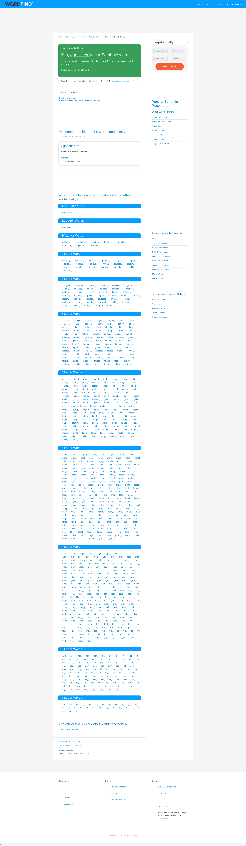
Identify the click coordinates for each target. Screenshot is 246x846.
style (92, 518)
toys (80, 637)
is (135, 704)
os (100, 708)
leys (121, 594)
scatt (74, 508)
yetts (73, 538)
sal (71, 679)
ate (70, 659)
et (122, 704)
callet (133, 382)
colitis (119, 327)
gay (87, 666)
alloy (109, 458)
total (99, 535)
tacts (64, 522)
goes (73, 587)
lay (63, 672)
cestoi (114, 386)
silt (103, 614)
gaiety (116, 396)
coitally (65, 289)
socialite (66, 267)
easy (90, 573)
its (107, 669)
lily (77, 597)
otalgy (95, 419)
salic (92, 505)
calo (100, 560)
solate (117, 426)
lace (64, 590)
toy (78, 689)
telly (136, 525)
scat (73, 610)
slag (119, 614)
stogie (65, 433)
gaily (121, 478)
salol (110, 505)
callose (88, 324)
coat (115, 567)
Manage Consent (164, 818)
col (63, 662)
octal (92, 501)
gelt (107, 580)
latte (118, 491)
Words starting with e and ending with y (74, 753)
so (120, 708)
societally (93, 245)
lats (137, 590)
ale (124, 656)
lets (113, 594)
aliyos (115, 379)
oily (89, 604)
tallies (107, 361)
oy (107, 708)
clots (83, 471)
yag (93, 689)
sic (63, 683)
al (83, 704)
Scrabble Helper (158, 139)
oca (85, 676)
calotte (99, 324)
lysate (95, 416)
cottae (117, 392)
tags (114, 624)
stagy (110, 512)
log (133, 672)
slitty (75, 426)
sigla (101, 508)
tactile (65, 361)
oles (106, 604)
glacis (76, 402)
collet (135, 389)
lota (89, 600)
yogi (89, 641)
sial (72, 614)
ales (64, 557)
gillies (110, 337)
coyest (65, 396)
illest (126, 402)
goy (79, 669)
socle (82, 512)
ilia (107, 587)
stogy (65, 518)
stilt (107, 515)
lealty (64, 409)
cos (71, 662)
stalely (65, 357)
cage (73, 560)
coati (132, 471)
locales (65, 351)
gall (115, 577)
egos (125, 573)
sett (64, 614)
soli (130, 617)
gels (99, 580)
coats (65, 475)
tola (113, 634)
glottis (65, 340)
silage (124, 423)
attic (81, 461)
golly (84, 488)
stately (77, 357)
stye (132, 621)
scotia (95, 423)
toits (136, 532)
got (71, 669)
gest (116, 580)
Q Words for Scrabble (160, 252)
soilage (109, 354)
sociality (79, 267)
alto (112, 557)
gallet (136, 396)
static (86, 429)
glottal (120, 337)
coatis (105, 389)
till (118, 631)
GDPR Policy (163, 793)
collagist (118, 260)
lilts (97, 495)
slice (64, 512)
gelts (111, 481)
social (95, 426)
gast (64, 580)
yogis (111, 538)
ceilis (94, 386)
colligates (66, 242)
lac (114, 669)
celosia (65, 327)
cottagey (66, 292)
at (96, 704)
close (74, 471)
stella (115, 429)
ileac (102, 488)
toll (129, 634)
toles (73, 535)
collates (91, 289)
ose (116, 676)
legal (136, 491)
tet (92, 686)
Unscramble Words (159, 135)
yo (77, 711)
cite (129, 563)
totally (128, 364)
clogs (64, 471)
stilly (125, 429)
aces (64, 553)
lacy (81, 590)
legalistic (108, 242)
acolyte (77, 320)
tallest (97, 361)
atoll (72, 461)
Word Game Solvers (214, 4)
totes (108, 535)
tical (109, 528)
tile (110, 631)
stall (138, 512)
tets (87, 631)
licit (72, 495)
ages (90, 553)
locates (77, 351)
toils (127, 532)
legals (86, 409)
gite (95, 584)
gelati (106, 399)
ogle (73, 604)
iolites (118, 340)
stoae (116, 515)
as (90, 704)
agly (108, 553)
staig (120, 512)
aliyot (125, 379)
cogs (123, 567)
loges (65, 498)
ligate (65, 413)
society (98, 354)
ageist (76, 379)
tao (129, 683)
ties (103, 631)
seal (90, 610)
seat (99, 610)
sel (125, 679)
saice (83, 505)
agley (121, 454)
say (86, 679)
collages (78, 289)
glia (119, 584)
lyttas (114, 416)
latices (118, 344)
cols (81, 570)
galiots (85, 334)
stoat (135, 515)
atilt (64, 461)
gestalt (100, 337)
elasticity (95, 242)
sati (132, 607)
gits (103, 584)
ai (77, 704)
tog (63, 689)
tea (70, 686)
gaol (132, 577)
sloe (72, 617)
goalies (87, 340)
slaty (136, 508)
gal (63, 666)
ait (117, 656)
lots (104, 600)
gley (111, 584)
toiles (122, 436)
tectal (121, 433)
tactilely (117, 267)
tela (136, 627)
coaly (112, 471)
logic (83, 498)
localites (92, 264)
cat (100, 659)
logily (74, 416)
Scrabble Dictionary (159, 130)
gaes (90, 577)
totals (74, 439)
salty (119, 505)
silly (110, 508)
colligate (131, 260)
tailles (75, 361)
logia (74, 498)
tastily (127, 361)
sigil (92, 508)
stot (123, 621)
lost (81, 600)
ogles (120, 501)
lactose (86, 344)
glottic (130, 337)
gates (102, 481)
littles (127, 347)
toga (82, 634)
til (112, 686)
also (104, 557)
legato (96, 409)
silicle (87, 354)
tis (119, 686)
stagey (76, 429)
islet (64, 491)
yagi (97, 637)
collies (87, 330)
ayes (64, 560)
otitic (105, 419)
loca (107, 597)
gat (79, 666)
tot (71, 689)
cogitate (128, 285)
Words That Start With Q (161, 261)
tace (81, 624)
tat (63, 686)
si (113, 708)
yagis (117, 535)
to (138, 708)
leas (81, 594)
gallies (118, 334)
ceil (73, 563)
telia (110, 525)
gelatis (77, 337)
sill (88, 614)
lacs (73, 590)
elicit (106, 396)
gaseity (65, 337)
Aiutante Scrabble (158, 308)
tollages (87, 305)
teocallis (130, 267)
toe (132, 686)
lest (105, 594)
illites (98, 340)
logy (64, 600)
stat (82, 621)
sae (131, 676)
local (130, 495)
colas (83, 475)
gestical (103, 292)
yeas (115, 637)
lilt (71, 597)
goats (74, 488)
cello (118, 464)
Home (199, 4)
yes (109, 689)
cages (90, 461)
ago (87, 656)
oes (93, 676)
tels (71, 631)
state (64, 515)
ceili (84, 464)
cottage (109, 330)
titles (92, 436)
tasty (135, 522)
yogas (91, 538)
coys (64, 573)
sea (94, 679)
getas (121, 481)
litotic (117, 347)
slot (88, 617)
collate (65, 330)
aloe (96, 557)
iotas (135, 488)
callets (77, 324)
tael (106, 624)
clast (110, 468)
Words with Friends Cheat (161, 122)
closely (108, 327)
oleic (130, 501)
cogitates (104, 260)
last (114, 590)
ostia (73, 505)
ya (63, 711)
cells (127, 464)
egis (116, 573)
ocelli (124, 416)
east (82, 573)
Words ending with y (67, 750)
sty (107, 683)
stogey (134, 429)
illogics (115, 292)
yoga (80, 641)
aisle (64, 458)
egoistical (81, 242)
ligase (135, 409)
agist (103, 454)
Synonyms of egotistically (68, 729)
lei (85, 672)
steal (74, 515)
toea (64, 634)
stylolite (104, 267)
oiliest (110, 351)
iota (129, 587)
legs (89, 594)
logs (132, 597)
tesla (82, 528)
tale (138, 624)
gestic (127, 399)
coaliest (116, 285)
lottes (85, 416)
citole (64, 389)
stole (83, 518)
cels (89, 563)
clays (119, 468)
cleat (129, 468)
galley (65, 399)
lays (64, 594)
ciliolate (91, 260)
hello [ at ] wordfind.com (167, 787)
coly (97, 570)
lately (102, 406)
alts (120, 557)
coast (123, 471)
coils (74, 475)
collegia (103, 289)
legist (106, 409)
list (84, 597)
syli (72, 624)
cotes (84, 478)
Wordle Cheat (157, 126)
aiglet (96, 379)
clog (81, 567)
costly (106, 392)
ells (133, 573)
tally (117, 522)
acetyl (65, 379)
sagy (83, 607)
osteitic (125, 299)
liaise (125, 409)
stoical (99, 357)
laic (97, 590)
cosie (64, 478)
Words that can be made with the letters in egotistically (80, 101)
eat (94, 662)
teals (74, 525)
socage (84, 426)
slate (127, 508)
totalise (110, 305)
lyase (136, 498)
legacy (75, 409)
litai (113, 495)
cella (101, 464)
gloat (127, 485)
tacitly (131, 357)
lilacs (74, 413)
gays (90, 580)
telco (101, 525)
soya (64, 621)
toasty (102, 436)
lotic (110, 498)
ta (126, 708)
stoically (92, 267)
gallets (96, 334)
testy (100, 528)
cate (126, 560)
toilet (132, 436)
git (124, 666)
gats (82, 580)
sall (107, 607)
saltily (131, 351)
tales (100, 522)
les (92, 672)
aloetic (122, 320)
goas (136, 584)
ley (106, 672)
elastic (132, 330)
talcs (91, 522)
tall (71, 627)
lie (114, 672)
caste (129, 461)
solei (91, 512)
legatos (76, 347)
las (129, 669)
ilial (127, 488)
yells (137, 535)
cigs (114, 563)
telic (119, 525)
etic (72, 577)
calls (110, 461)
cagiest (65, 324)
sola (113, 617)
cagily (123, 382)
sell (124, 610)
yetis (64, 538)
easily (76, 396)
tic (99, 686)
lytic (74, 501)
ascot (137, 458)
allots (74, 382)
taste (126, 522)
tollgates (66, 270)
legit (64, 495)
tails (82, 522)
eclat (103, 478)
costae (85, 392)
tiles (118, 528)
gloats (86, 402)
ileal (111, 488)
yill (71, 641)
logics (65, 416)
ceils (92, 464)
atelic (94, 382)
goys (82, 587)
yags (106, 637)
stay (90, 621)
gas (71, 666)
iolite (64, 406)
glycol (96, 402)
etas (64, 577)
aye (85, 659)
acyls (64, 454)
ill (101, 669)
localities (122, 242)
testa (91, 528)
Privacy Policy (163, 806)
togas (109, 532)
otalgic (120, 351)
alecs (73, 458)
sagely (124, 419)
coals (103, 471)
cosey (131, 475)
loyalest (102, 299)
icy (94, 669)
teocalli (125, 302)
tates (64, 525)
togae (100, 532)
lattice (65, 347)
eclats (86, 396)
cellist (131, 324)
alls (79, 557)
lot (63, 676)
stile (92, 515)
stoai (126, 515)
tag (122, 683)
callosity (66, 260)
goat (64, 587)
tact (98, 624)
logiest (99, 351)
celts (136, 464)
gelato (116, 399)
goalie (107, 402)
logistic (89, 299)
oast (129, 600)
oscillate (118, 264)
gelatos (88, 337)
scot (82, 610)
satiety (65, 354)
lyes (112, 600)
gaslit (85, 399)
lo (80, 708)
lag (121, 669)
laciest (75, 344)
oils (81, 604)
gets (133, 580)
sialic (104, 423)
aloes (118, 458)
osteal (85, 419)
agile (84, 454)
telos (73, 528)
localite (136, 295)
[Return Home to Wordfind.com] (18, 6)
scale (128, 505)
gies (64, 584)
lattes (131, 406)
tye (85, 689)
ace (64, 656)
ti (132, 708)
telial (64, 436)
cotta (93, 478)
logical (88, 351)
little (101, 413)
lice (129, 594)
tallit (102, 433)
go (129, 704)
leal (72, 594)
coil (131, 567)
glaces (65, 402)
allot (100, 458)
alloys (84, 382)
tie (106, 686)
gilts (73, 485)
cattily (121, 324)
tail (122, 624)
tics (95, 631)
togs (90, 634)
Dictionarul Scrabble (159, 317)
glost (136, 485)
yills (82, 538)
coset (121, 475)
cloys (93, 471)
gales (65, 481)
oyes (131, 604)
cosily (74, 392)
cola (64, 570)
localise (112, 295)
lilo (63, 597)
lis (120, 672)
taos (79, 627)
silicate (77, 302)
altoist (132, 320)
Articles (67, 798)
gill (72, 584)
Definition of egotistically (68, 98)
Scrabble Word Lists (234, 4)
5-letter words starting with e (70, 745)
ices (91, 587)
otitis (114, 419)
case (109, 560)
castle (65, 386)
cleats (75, 389)
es (116, 704)
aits (124, 553)
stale (129, 512)
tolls (82, 535)
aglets (86, 379)
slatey (65, 426)
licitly (86, 347)
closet (85, 389)
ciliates (91, 285)
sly (77, 683)
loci (115, 597)
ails (116, 553)
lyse (121, 600)
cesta (65, 468)
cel (116, 659)
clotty (94, 389)
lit (127, 672)
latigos (129, 344)
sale (99, 607)
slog (80, 617)
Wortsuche (156, 304)
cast (118, 560)
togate (113, 436)
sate (124, 607)
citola (133, 386)
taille (84, 433)
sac (123, 676)
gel (94, 666)
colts (112, 475)
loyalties (105, 264)
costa (74, 478)
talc (130, 624)
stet (98, 621)
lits (99, 597)
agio (99, 553)
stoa (115, 621)
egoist (97, 396)
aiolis (105, 379)
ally (87, 557)
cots (132, 570)
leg (78, 672)
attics (113, 382)
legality (89, 295)
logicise (77, 299)
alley (91, 458)
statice (88, 357)
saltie (64, 423)
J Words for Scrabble (160, 239)
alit (72, 557)
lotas (101, 498)
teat (120, 627)
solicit (120, 354)
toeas (90, 532)
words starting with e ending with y (123, 81)
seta (133, 610)
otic (122, 604)
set (132, 679)
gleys (100, 485)
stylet (75, 433)
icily (93, 488)
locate (131, 413)
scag (64, 610)
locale (110, 413)
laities (108, 344)
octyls (65, 419)
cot (79, 662)
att (78, 659)
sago (73, 607)
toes (73, 634)
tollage (118, 364)
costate (97, 330)
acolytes (66, 285)
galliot (129, 334)
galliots (91, 292)
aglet (112, 454)
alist (83, 458)
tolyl (91, 535)
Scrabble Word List (71, 804)
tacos (137, 518)
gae (131, 662)
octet (101, 501)
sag (64, 679)
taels (73, 522)
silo (95, 614)
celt (97, 563)
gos (64, 669)
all (131, 656)
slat (127, 614)
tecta (92, 525)
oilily (75, 419)
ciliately (78, 260)
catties (110, 324)
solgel (137, 426)
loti (96, 600)
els (116, 662)
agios (93, 454)
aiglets (111, 320)
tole (121, 634)
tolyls (64, 439)
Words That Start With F (161, 265)
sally (101, 505)
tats (95, 627)
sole (122, 617)
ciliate (76, 327)
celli (110, 464)
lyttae (105, 416)
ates (137, 557)
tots (72, 637)
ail (103, 656)
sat (79, 679)
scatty (75, 423)
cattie (75, 386)
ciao (105, 563)
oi (94, 708)
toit (105, 634)
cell (80, 563)
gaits (130, 478)
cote (123, 570)
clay (73, 567)
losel (92, 498)
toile (119, 532)
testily (77, 364)
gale (107, 577)
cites (91, 468)
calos (119, 461)
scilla (85, 423)
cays (64, 563)
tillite (97, 364)
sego (116, 610)
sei (118, 679)
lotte (119, 498)
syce (64, 624)
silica (133, 423)
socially (89, 302)
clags (100, 468)
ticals (83, 436)
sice (80, 614)
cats (135, 560)
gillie (136, 399)
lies (137, 594)
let (99, 672)
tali (63, 627)
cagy (83, 560)
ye (70, 711)
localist (124, 295)
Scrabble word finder (118, 787)
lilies (83, 413)
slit (63, 617)
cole (73, 570)
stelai (96, 429)
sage (64, 607)
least (127, 491)
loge (124, 597)
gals (123, 577)
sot (92, 683)
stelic (105, 429)
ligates (97, 347)
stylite (121, 357)
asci (129, 557)
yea (101, 689)
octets (134, 416)
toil (98, 634)
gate (73, 580)
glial (109, 485)
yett (64, 641)
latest (112, 406)
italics (65, 344)
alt (63, 659)
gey (110, 666)
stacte (65, 429)
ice (87, 669)
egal (108, 573)
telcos (131, 433)
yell (123, 637)
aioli (131, 454)
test (79, 631)
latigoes (127, 292)
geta (124, 580)
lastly (92, 406)
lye (70, 676)
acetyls (65, 320)
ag (70, 704)
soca (96, 617)
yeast (127, 535)
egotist (121, 330)
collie (64, 392)
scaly (64, 508)
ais (110, 656)
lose (73, 600)
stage (100, 512)
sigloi (114, 423)
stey (106, 621)
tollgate (99, 305)
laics (101, 491)
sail (91, 607)
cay (108, 659)
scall (137, 505)
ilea (99, 587)
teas (112, 627)
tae (114, 683)
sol (85, 683)
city (137, 563)
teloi (64, 528)
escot (112, 478)
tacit (128, 518)
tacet (119, 518)
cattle (84, 386)
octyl (110, 501)
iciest (117, 402)
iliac (119, 488)
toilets (107, 364)
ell (109, 662)
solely (127, 426)
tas (137, 683)
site (110, 614)
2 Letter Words (157, 274)
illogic (108, 340)
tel (85, 686)
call (91, 560)
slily (73, 512)
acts (73, 553)
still (99, 515)
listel (92, 413)
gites (81, 485)
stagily (131, 354)
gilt (79, 584)
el (109, 704)
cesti (74, 468)
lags (90, 590)
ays (93, 659)
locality (65, 299)
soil (105, 617)
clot (89, 567)
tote (64, 637)
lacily (82, 406)
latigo (121, 406)
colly (102, 475)
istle (73, 491)
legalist (77, 295)
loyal (127, 498)
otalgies (66, 302)
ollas (64, 505)
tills (126, 528)
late (122, 590)
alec (132, 553)
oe (87, 708)
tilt (132, 631)
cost (106, 570)
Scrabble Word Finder (160, 117)
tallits (116, 361)
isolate (129, 340)
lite (92, 597)
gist (87, 584)
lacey (91, 491)
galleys (107, 334)
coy (86, 662)
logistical (80, 245)
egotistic (66, 264)
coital (115, 389)
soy (100, 683)
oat (77, 676)
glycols (76, 340)
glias (118, 485)
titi (138, 631)
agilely (89, 320)
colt (89, 570)
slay (135, 614)
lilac (80, 495)
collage (130, 327)
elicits (65, 334)
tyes (89, 637)
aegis (75, 454)
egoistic (79, 292)
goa (132, 666)
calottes (79, 285)
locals (120, 413)
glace (90, 485)
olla (114, 604)
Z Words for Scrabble (160, 243)
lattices (65, 295)
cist (121, 563)
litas (121, 495)
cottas (127, 392)
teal (103, 627)
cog (138, 659)
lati (129, 590)
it (63, 708)
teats (83, 525)
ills (114, 587)
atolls (103, 382)
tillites (76, 305)
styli (101, 518)
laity (110, 491)
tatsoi (111, 433)
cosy (115, 570)
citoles (97, 327)
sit (71, 683)
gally (83, 481)
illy (121, 587)
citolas (87, 327)
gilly (64, 485)
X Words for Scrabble (160, 248)
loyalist (114, 299)
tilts (133, 528)
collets (76, 330)
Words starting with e (67, 748)
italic (73, 406)
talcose (86, 361)
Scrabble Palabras (159, 313)
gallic (75, 399)
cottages (128, 289)
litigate (101, 295)
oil (101, 676)
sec (102, 679)
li (74, 708)
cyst (73, 573)
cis (130, 659)
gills (130, 481)
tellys (73, 436)
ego (102, 662)
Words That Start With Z (161, 256)
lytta (83, 501)
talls (109, 522)
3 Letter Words (157, 278)
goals (65, 488)
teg (78, 686)
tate (87, 627)
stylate (110, 357)
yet (116, 689)
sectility (130, 264)
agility (100, 320)
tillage (88, 364)
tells (127, 525)
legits (116, 409)
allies (64, 382)
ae (63, 704)
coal (106, 567)
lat (136, 669)
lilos (89, 495)
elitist (74, 334)
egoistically (67, 212)
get (102, 666)
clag (64, 567)
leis (97, 594)
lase (106, 590)
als (138, 656)
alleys (135, 379)
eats (99, 573)
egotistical (67, 227)
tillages (65, 305)
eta (123, 662)
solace (106, 426)
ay (103, 704)
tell (63, 631)
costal (96, 392)
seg (110, 679)
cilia (83, 468)
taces (110, 518)
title (72, 532)
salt (115, 607)
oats (138, 600)
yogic (101, 538)
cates (65, 464)
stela (83, 515)
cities (124, 386)
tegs (128, 627)
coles (93, 475)
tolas (64, 535)
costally (115, 289)
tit (125, 686)
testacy (65, 364)
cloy (97, 567)
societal (102, 302)
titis (64, 532)
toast (80, 532)
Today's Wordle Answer (160, 144)
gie (117, 666)
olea (98, 604)
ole (108, 676)
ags (95, 656)
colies (125, 389)
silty (118, 508)
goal (128, 584)
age (79, 656)
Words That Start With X (161, 270)
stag (73, 621)
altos (128, 458)
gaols (92, 481)
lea (71, 672)
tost (136, 634)
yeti (131, 637)
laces (81, 491)
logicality (66, 245)
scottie (77, 354)
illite (135, 402)
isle (136, 587)
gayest (95, 399)
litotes (108, 347)
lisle (105, 495)
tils (124, 631)
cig (123, 659)
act (71, 656)
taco (90, 624)
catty (74, 464)
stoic (74, 518)
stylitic (114, 302)
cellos (104, 386)
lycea (64, 501)
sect (107, 610)
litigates (79, 264)
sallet (135, 419)
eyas (81, 577)
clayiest (103, 285)
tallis (93, 433)
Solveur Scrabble (158, 299)
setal (84, 508)
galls (74, 481)
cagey (100, 461)
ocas (64, 604)
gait (99, 577)
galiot (126, 396)
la (69, 708)
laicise (97, 344)
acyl (82, 553)
